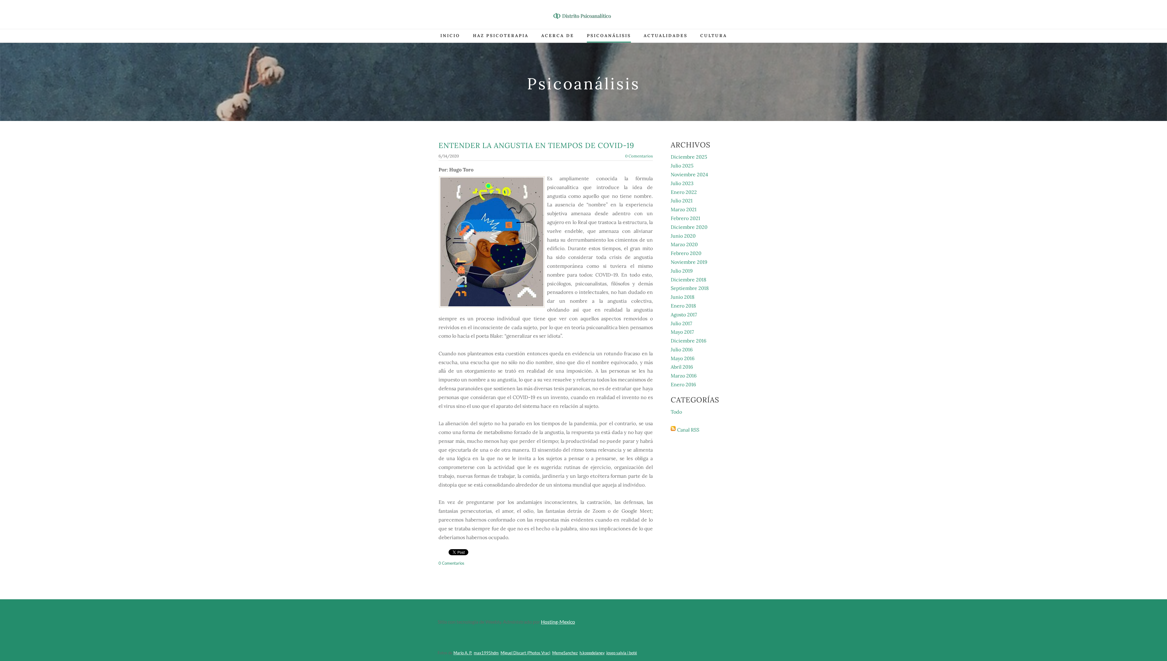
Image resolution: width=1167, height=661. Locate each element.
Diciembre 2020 (689, 227)
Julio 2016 (682, 349)
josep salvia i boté (621, 652)
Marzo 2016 (684, 376)
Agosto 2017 (684, 315)
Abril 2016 (682, 367)
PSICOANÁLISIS (609, 35)
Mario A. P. (462, 652)
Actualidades (665, 35)
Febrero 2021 (685, 218)
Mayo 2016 (682, 358)
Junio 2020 (683, 236)
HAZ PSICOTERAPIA (500, 35)
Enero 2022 (684, 192)
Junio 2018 (682, 297)
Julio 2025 (682, 166)
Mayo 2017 (682, 332)
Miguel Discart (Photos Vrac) (525, 652)
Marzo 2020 (684, 244)
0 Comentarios (639, 156)
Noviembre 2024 (689, 174)
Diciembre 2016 (688, 341)
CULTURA (713, 35)
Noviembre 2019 (689, 262)
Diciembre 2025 (689, 157)
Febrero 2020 (686, 253)
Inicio (450, 35)
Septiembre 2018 (690, 288)
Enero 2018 (683, 306)
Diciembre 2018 (688, 280)
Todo (676, 412)
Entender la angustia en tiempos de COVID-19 (536, 145)
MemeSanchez (565, 652)
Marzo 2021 (684, 209)
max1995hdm (486, 652)
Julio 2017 (681, 323)
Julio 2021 (682, 201)
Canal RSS (688, 430)
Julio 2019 (682, 271)
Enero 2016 (683, 384)
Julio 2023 (682, 183)
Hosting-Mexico (558, 622)
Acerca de (557, 35)
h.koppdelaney (592, 652)
